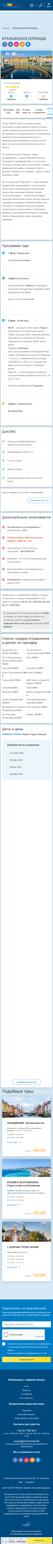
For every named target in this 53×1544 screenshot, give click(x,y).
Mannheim (10, 692)
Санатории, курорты (26, 1414)
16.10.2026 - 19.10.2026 (15, 1263)
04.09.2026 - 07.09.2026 (15, 1256)
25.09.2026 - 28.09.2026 (15, 1259)
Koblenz (34, 714)
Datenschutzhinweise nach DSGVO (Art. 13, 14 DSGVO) (26, 1478)
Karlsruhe (10, 687)
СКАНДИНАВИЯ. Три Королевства (25, 1123)
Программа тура (8, 111)
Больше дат (12, 1142)
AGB (20, 1482)
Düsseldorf (35, 668)
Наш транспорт (26, 1398)
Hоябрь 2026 (15, 767)
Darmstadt (10, 668)
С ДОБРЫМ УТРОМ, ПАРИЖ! (23, 1247)
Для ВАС (18, 111)
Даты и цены (49, 111)
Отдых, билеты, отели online (26, 1418)
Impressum (29, 1482)
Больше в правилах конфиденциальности (25, 1353)
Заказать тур (39, 1540)
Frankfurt (34, 672)
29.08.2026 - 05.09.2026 (15, 1134)
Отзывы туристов (26, 111)
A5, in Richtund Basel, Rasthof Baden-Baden (12, 660)
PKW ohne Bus (37, 707)
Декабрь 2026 (16, 774)
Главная (6, 28)
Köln (32, 687)
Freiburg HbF (11, 680)
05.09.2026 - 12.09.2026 (15, 1200)
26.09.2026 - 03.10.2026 (15, 1138)
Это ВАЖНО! (26, 1394)
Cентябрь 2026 (17, 753)
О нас (26, 1386)
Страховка (26, 1410)
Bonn (32, 657)
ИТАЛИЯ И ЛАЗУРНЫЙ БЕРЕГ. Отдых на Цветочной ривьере (23, 1184)
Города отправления (39, 111)
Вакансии (26, 1390)
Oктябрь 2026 (16, 760)
